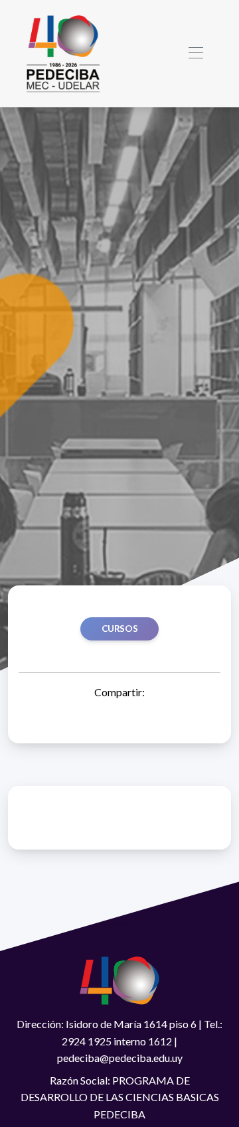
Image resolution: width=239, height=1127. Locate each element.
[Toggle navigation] (195, 53)
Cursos (120, 628)
